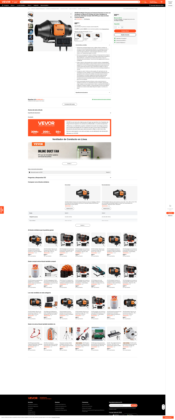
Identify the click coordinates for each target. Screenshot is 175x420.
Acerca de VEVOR (85, 404)
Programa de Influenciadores (61, 410)
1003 (40, 100)
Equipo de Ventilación (73, 8)
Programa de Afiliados (59, 408)
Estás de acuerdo (168, 417)
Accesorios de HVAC (64, 8)
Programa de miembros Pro (60, 406)
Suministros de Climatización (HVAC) (52, 8)
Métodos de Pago (31, 414)
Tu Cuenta (30, 410)
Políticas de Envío (31, 412)
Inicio (29, 8)
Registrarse (170, 215)
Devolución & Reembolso (33, 406)
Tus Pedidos (30, 408)
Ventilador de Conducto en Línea (83, 8)
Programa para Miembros (60, 404)
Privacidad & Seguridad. (56, 417)
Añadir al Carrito (125, 35)
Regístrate (170, 212)
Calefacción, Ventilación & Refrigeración (38, 8)
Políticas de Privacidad (86, 408)
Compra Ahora (125, 31)
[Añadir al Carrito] (40, 244)
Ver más (82, 225)
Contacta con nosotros (33, 404)
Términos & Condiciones (87, 406)
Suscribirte (134, 405)
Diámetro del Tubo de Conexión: (81, 31)
